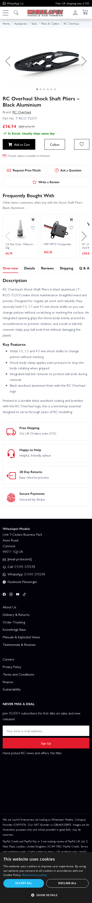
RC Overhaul (22, 111)
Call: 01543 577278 (21, 566)
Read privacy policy (34, 875)
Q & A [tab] (84, 268)
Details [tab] (29, 268)
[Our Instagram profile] (11, 593)
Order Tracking (14, 622)
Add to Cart (22, 144)
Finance (8, 681)
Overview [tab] (10, 268)
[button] (5, 12)
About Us (9, 607)
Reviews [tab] (47, 268)
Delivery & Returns (16, 614)
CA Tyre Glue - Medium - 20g (19, 246)
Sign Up (46, 743)
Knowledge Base (14, 629)
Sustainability (12, 689)
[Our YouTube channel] (17, 593)
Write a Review (48, 182)
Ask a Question (71, 170)
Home (6, 23)
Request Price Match (27, 170)
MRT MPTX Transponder (57, 244)
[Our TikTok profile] (24, 593)
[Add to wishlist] (81, 144)
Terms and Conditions (18, 674)
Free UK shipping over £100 (72, 3)
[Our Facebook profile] (4, 593)
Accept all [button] (23, 883)
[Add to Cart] (32, 219)
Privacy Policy (12, 666)
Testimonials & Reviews (19, 644)
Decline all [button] (67, 883)
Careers (8, 659)
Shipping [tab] (66, 268)
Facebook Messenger (22, 581)
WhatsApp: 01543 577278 (26, 574)
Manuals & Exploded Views (21, 636)
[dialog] (46, 877)
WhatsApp (15, 3)
